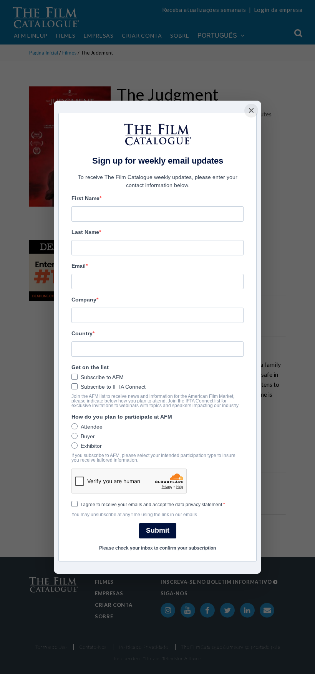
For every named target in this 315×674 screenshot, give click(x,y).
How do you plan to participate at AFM (121, 416)
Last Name (85, 232)
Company (83, 299)
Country (82, 333)
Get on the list (90, 367)
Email (78, 265)
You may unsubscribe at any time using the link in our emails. (134, 514)
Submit (157, 530)
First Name (85, 198)
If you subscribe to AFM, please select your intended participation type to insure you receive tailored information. (153, 457)
